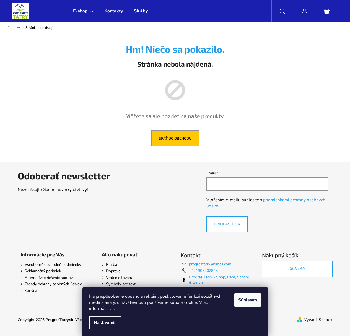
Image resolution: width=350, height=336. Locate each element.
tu (112, 309)
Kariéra (31, 290)
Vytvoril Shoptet (318, 319)
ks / (297, 268)
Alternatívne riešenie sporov (49, 277)
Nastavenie (105, 323)
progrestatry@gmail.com (210, 264)
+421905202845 (203, 270)
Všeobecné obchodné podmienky (53, 264)
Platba (111, 264)
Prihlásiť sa (227, 224)
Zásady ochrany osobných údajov (53, 284)
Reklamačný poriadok (43, 271)
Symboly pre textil (122, 284)
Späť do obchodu (175, 138)
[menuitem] (83, 11)
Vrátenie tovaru (119, 277)
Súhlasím (247, 300)
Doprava (113, 271)
